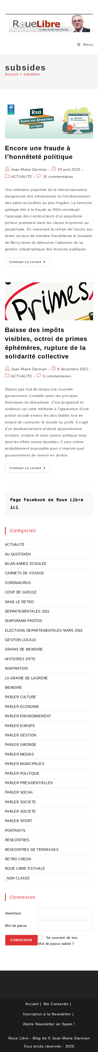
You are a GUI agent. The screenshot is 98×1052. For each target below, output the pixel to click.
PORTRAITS (15, 831)
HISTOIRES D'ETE (20, 659)
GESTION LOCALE (20, 640)
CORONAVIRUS (18, 583)
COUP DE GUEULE (21, 592)
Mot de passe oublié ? (56, 944)
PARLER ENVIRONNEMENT (28, 716)
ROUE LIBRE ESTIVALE (25, 869)
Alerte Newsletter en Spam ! (49, 1024)
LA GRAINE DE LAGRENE (26, 678)
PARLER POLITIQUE (22, 773)
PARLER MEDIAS (19, 754)
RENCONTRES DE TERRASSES (32, 850)
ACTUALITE (21, 176)
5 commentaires (57, 376)
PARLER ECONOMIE (22, 707)
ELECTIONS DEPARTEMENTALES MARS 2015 (44, 630)
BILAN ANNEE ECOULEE (26, 564)
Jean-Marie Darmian (29, 169)
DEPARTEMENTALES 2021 (27, 611)
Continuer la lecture (29, 263)
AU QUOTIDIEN (18, 554)
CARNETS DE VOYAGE (24, 573)
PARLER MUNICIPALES (24, 764)
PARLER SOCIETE (20, 802)
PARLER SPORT (18, 821)
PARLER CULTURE (20, 697)
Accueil (32, 1004)
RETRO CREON (18, 859)
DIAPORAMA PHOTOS (23, 621)
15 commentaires (58, 176)
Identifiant (13, 913)
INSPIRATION (16, 668)
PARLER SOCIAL (19, 792)
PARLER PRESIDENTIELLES (29, 783)
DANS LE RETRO (19, 602)
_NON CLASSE (17, 878)
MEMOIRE (13, 688)
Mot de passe (16, 926)
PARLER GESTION (20, 735)
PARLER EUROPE (20, 726)
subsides (32, 74)
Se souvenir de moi (61, 938)
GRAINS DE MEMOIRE (24, 649)
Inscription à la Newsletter (47, 1014)
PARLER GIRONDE (21, 745)
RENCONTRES (17, 840)
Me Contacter (56, 1004)
